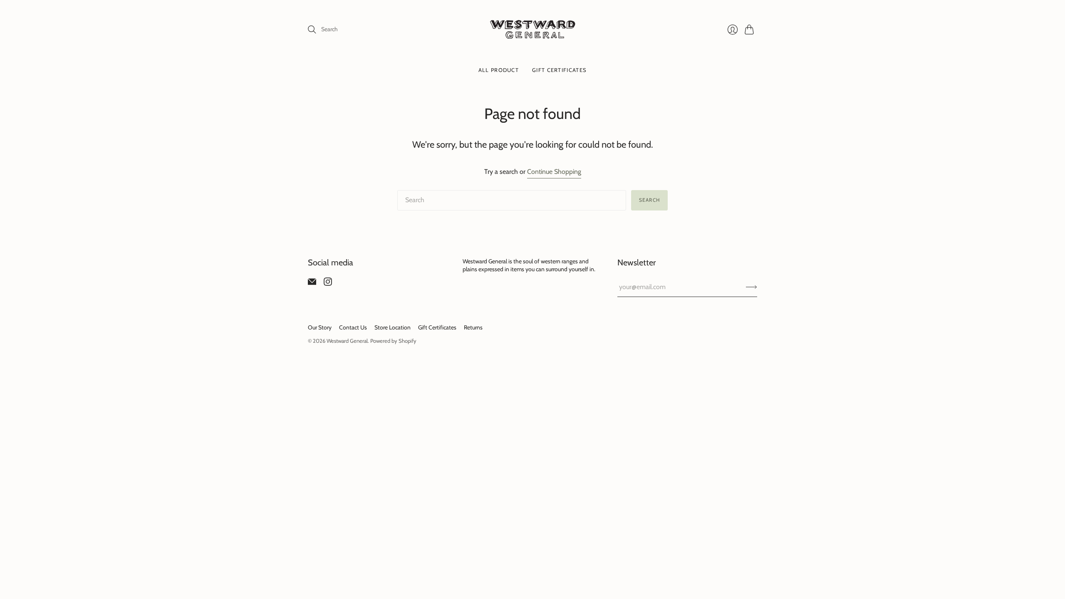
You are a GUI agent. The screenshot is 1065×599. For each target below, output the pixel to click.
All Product (498, 70)
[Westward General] (532, 29)
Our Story (320, 327)
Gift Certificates (559, 70)
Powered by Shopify (393, 340)
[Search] (312, 29)
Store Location (392, 327)
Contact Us (353, 327)
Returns (473, 327)
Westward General (347, 340)
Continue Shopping (554, 172)
